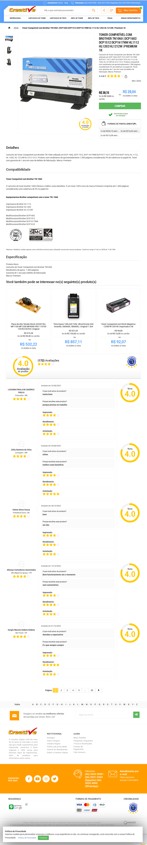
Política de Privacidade (27, 838)
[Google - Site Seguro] (15, 806)
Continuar (43, 838)
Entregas (51, 738)
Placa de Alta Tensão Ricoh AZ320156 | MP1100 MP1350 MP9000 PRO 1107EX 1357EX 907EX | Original (28, 326)
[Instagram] (46, 778)
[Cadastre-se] (111, 10)
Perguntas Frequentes (83, 741)
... (85, 690)
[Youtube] (37, 778)
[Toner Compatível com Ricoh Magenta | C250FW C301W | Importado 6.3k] (118, 305)
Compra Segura (53, 744)
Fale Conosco (79, 752)
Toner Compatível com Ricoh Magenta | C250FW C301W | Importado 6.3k (118, 325)
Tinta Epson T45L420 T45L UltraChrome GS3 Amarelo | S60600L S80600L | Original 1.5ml (73, 325)
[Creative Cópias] (21, 9)
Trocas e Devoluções (83, 744)
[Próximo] (99, 690)
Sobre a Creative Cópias (57, 752)
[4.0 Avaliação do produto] (85, 130)
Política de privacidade (57, 747)
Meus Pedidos (80, 738)
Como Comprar (53, 741)
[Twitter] (54, 778)
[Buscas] (94, 10)
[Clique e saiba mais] (26, 804)
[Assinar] (136, 715)
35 (92, 690)
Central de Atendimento (57, 749)
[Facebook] (28, 778)
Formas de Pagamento (79, 748)
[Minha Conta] (104, 10)
